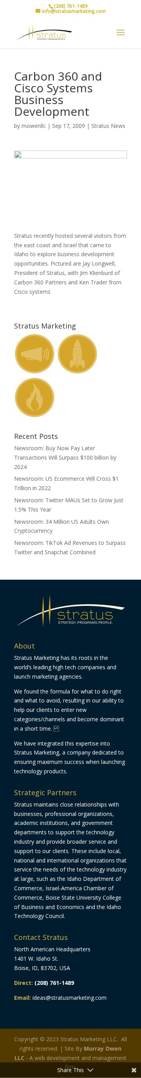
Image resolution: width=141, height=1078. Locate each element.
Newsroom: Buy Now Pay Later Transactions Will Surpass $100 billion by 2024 (65, 457)
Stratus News (108, 125)
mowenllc (34, 125)
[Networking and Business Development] (70, 221)
